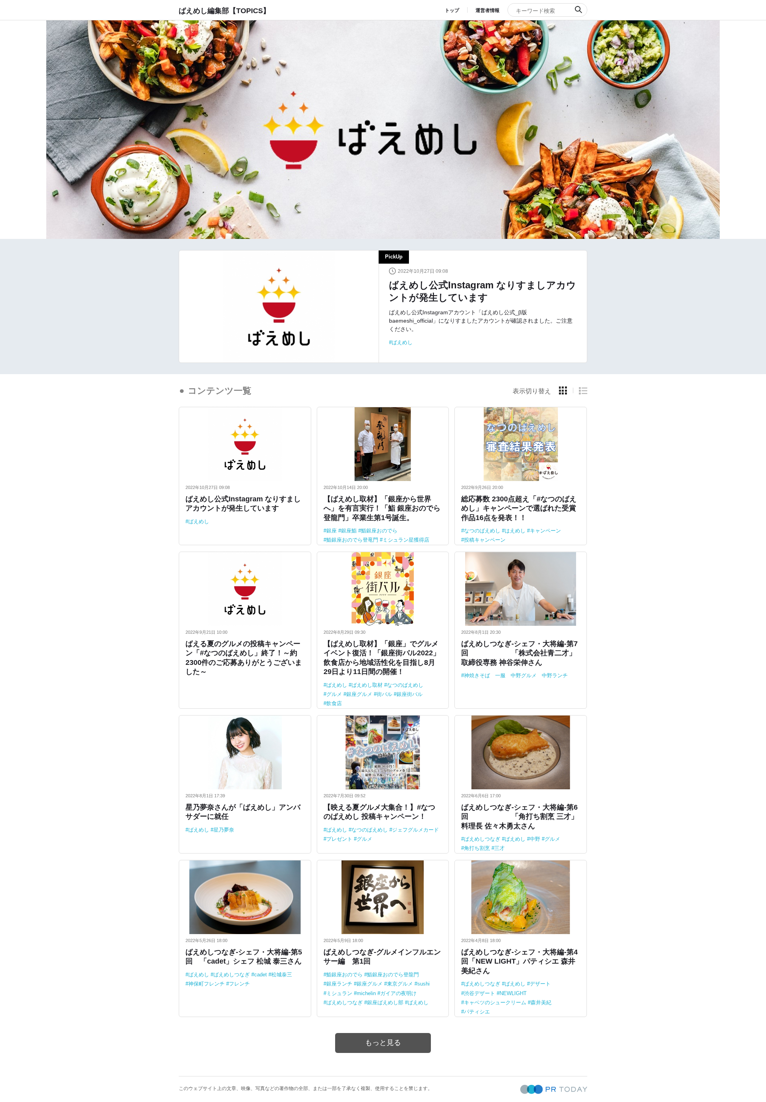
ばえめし (402, 342)
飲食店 (334, 703)
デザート (540, 984)
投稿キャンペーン (484, 540)
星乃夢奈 (223, 830)
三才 (499, 848)
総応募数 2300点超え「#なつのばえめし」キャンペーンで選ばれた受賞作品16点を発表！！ (518, 508)
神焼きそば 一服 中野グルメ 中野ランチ (516, 675)
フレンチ (239, 984)
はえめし (515, 531)
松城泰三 (281, 975)
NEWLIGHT (513, 993)
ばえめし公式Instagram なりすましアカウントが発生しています (482, 291)
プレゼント (339, 839)
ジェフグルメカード (415, 830)
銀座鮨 (349, 531)
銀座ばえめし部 (385, 1002)
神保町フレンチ (206, 984)
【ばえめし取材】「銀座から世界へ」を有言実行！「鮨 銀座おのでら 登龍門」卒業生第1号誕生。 (382, 508)
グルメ (334, 694)
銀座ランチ (339, 984)
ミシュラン (339, 993)
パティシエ (477, 1012)
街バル (384, 694)
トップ (452, 10)
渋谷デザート (479, 993)
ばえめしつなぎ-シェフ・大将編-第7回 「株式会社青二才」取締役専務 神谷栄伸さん (519, 653)
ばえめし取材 (367, 685)
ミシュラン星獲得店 (406, 540)
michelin (366, 993)
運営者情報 (487, 10)
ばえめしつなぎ (482, 839)
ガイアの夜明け (398, 993)
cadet (260, 975)
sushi (423, 984)
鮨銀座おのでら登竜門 (352, 540)
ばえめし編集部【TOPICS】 (224, 10)
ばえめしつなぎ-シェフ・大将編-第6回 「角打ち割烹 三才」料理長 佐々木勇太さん (519, 816)
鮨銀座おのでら (379, 531)
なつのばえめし (482, 531)
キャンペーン (545, 531)
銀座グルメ (359, 694)
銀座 (331, 531)
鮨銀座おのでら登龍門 (393, 975)
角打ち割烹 (477, 848)
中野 (535, 839)
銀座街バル (409, 694)
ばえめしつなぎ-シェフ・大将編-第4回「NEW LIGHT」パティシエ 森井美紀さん (519, 961)
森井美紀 (541, 1002)
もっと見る (383, 1043)
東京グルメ (400, 984)
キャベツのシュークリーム (495, 1002)
